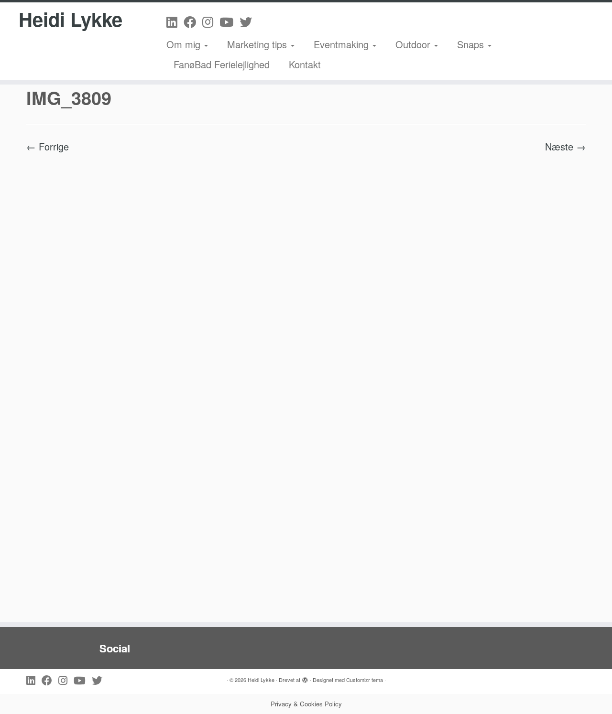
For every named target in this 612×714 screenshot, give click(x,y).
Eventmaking (343, 44)
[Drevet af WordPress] (305, 677)
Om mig (184, 44)
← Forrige (47, 146)
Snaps (472, 44)
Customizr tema (364, 679)
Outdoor (414, 44)
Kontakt (305, 64)
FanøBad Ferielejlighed (222, 64)
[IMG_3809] (306, 382)
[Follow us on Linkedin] (175, 21)
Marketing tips (258, 44)
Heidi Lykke (70, 19)
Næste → (565, 146)
